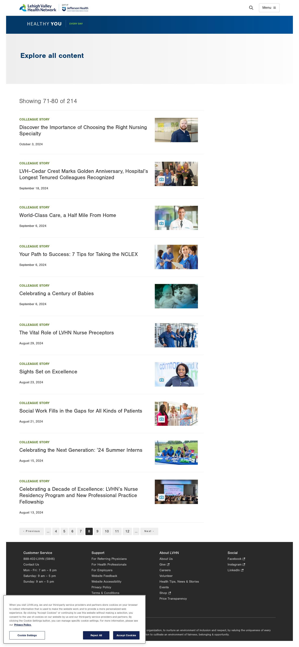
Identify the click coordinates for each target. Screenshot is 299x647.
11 (117, 531)
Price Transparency (173, 598)
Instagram (236, 565)
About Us (166, 559)
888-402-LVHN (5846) (39, 559)
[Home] (53, 7)
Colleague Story (34, 119)
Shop (165, 593)
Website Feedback (104, 576)
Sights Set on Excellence (48, 372)
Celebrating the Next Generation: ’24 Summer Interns (80, 450)
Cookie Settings (27, 635)
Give (164, 565)
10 (107, 531)
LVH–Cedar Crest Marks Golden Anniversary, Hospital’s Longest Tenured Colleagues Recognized (83, 174)
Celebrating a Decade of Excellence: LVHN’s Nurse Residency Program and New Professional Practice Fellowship (78, 495)
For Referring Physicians (109, 559)
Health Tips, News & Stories (179, 581)
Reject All (96, 635)
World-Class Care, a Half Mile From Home (67, 215)
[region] (74, 619)
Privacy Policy (101, 587)
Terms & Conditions (105, 593)
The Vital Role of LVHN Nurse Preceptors (66, 333)
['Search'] (251, 7)
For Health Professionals (109, 564)
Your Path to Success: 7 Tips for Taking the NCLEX (78, 254)
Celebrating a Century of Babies (56, 293)
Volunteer (166, 576)
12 (127, 531)
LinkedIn (235, 570)
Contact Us (31, 564)
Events (164, 587)
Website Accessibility (106, 581)
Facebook (236, 559)
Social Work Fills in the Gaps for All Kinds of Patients (80, 411)
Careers (165, 570)
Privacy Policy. (22, 624)
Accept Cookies (126, 635)
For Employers (102, 570)
